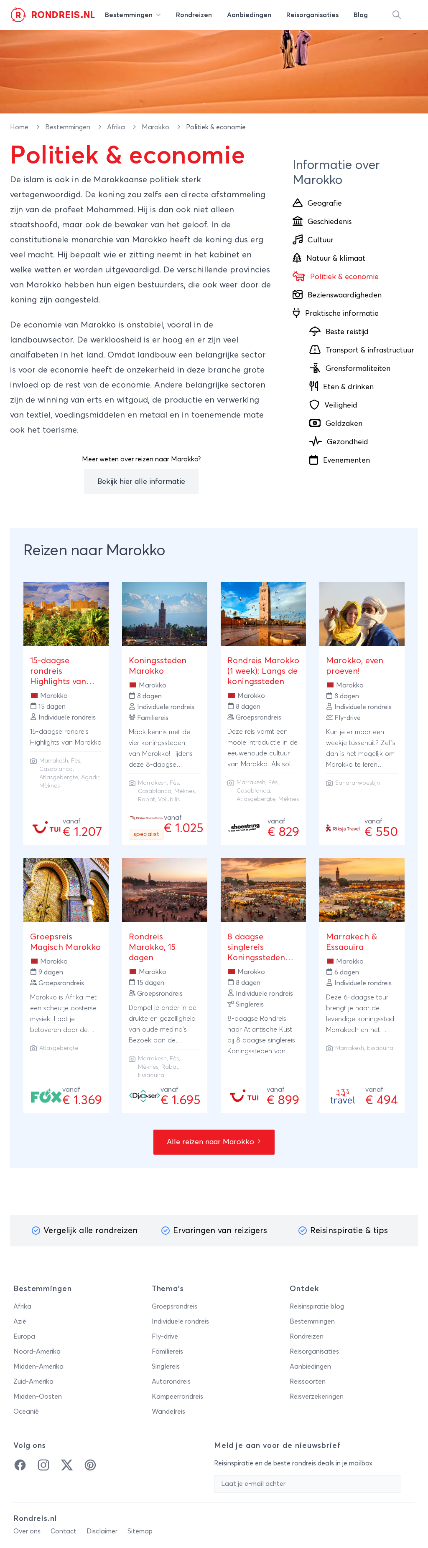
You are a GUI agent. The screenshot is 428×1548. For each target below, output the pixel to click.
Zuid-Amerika (33, 1381)
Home (20, 127)
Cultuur (321, 240)
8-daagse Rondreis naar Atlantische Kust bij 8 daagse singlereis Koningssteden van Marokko (261, 1040)
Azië (19, 1321)
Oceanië (26, 1411)
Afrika (117, 127)
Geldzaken (344, 424)
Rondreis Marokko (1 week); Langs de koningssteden (263, 671)
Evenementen (346, 460)
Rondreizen (307, 1336)
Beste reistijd (347, 332)
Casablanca (56, 769)
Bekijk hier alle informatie (141, 482)
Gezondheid (347, 442)
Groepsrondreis (174, 1306)
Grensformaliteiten (358, 369)
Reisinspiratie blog (317, 1306)
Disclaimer (102, 1531)
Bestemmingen (68, 127)
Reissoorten (308, 1381)
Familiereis (167, 1351)
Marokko (156, 127)
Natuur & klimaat (335, 258)
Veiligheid (340, 405)
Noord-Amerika (37, 1351)
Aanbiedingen (310, 1366)
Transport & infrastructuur (370, 350)
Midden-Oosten (37, 1396)
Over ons (27, 1531)
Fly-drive (165, 1336)
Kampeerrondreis (177, 1396)
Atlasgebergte (58, 777)
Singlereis (166, 1366)
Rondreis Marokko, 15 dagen (152, 947)
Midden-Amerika (38, 1366)
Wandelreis (168, 1411)
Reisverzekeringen (317, 1396)
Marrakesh (53, 761)
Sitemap (140, 1531)
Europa (24, 1336)
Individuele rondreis (180, 1321)
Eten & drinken (348, 387)
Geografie (325, 203)
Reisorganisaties (314, 1351)
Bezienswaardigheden (345, 295)
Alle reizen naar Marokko (211, 1142)
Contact (63, 1531)
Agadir (90, 777)
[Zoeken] (396, 15)
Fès (75, 761)
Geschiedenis (330, 222)
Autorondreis (171, 1381)
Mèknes (49, 786)
